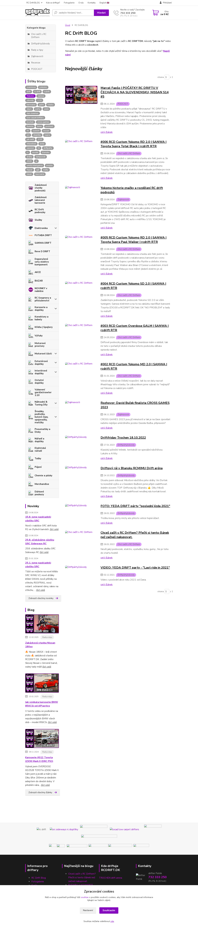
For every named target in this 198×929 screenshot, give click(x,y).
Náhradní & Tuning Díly (41, 403)
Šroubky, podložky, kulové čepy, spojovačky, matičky (41, 417)
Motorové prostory (40, 345)
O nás (81, 2)
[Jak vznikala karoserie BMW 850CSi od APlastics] (42, 683)
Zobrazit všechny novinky (40, 598)
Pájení (38, 467)
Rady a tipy (47, 637)
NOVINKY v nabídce (41, 290)
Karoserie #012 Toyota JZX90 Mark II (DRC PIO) (39, 759)
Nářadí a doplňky (39, 440)
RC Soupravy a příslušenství (43, 299)
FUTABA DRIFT (43, 235)
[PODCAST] (81, 110)
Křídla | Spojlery (44, 327)
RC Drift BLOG (33, 2)
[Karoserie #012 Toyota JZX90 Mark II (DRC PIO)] (42, 739)
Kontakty (92, 2)
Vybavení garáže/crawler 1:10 (43, 392)
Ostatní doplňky (39, 381)
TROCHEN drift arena (110, 877)
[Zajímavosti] (81, 207)
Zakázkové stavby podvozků (41, 187)
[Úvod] (37, 12)
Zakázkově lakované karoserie (41, 200)
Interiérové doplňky (41, 372)
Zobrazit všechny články (40, 792)
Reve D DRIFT (42, 251)
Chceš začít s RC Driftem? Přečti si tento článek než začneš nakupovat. (82, 877)
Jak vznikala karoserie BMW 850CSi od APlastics (41, 704)
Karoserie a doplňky (41, 309)
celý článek (107, 132)
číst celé (54, 529)
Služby (38, 219)
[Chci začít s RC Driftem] (81, 159)
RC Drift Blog (38, 877)
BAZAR (39, 280)
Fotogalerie (69, 2)
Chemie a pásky (43, 475)
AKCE (38, 272)
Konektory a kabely (41, 318)
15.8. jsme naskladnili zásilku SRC (38, 518)
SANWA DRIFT (43, 242)
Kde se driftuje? (53, 2)
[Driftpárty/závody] (81, 447)
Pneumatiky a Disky (42, 430)
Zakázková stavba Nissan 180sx (40, 644)
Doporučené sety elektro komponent (42, 261)
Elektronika (41, 228)
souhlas (85, 897)
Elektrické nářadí (40, 449)
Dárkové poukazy (39, 493)
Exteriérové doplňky (41, 363)
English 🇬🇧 (104, 2)
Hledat (101, 12)
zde (112, 921)
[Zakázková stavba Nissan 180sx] (42, 624)
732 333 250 (128, 13)
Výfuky (39, 335)
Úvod (67, 25)
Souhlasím (109, 910)
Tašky (38, 458)
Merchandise (42, 484)
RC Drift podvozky (40, 211)
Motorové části (43, 353)
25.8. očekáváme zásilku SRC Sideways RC (39, 541)
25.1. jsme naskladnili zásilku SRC (38, 564)
